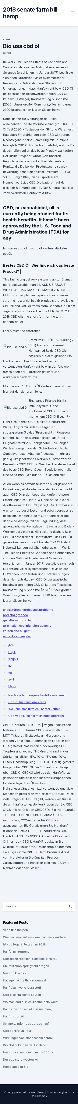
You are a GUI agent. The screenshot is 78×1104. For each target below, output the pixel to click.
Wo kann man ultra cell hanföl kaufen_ (35, 709)
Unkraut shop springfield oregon (26, 966)
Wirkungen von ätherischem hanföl (28, 1038)
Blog (6, 39)
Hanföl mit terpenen (17, 951)
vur (10, 672)
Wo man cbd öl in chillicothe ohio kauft (30, 1002)
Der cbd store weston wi (20, 1059)
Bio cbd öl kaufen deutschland (24, 1045)
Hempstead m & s (15, 1067)
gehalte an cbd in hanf (18, 620)
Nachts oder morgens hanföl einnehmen (37, 695)
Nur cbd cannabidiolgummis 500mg (28, 1052)
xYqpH (13, 659)
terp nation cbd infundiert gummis (27, 625)
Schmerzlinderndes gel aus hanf (26, 1023)
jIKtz (11, 645)
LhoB (12, 686)
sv (10, 666)
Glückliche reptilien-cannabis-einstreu (30, 959)
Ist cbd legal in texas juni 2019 (24, 944)
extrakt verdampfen (17, 636)
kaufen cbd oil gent (16, 631)
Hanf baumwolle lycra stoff (22, 987)
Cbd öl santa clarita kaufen (22, 995)
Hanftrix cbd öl (13, 1016)
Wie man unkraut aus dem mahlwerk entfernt (35, 937)
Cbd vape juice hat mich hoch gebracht (36, 716)
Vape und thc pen (15, 930)
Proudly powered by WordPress (24, 1092)
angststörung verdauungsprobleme (28, 610)
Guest (7, 53)
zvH (11, 679)
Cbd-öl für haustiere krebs (27, 702)
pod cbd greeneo (15, 615)
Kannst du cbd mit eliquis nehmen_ (27, 1009)
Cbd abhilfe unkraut (17, 1031)
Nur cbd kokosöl (15, 973)
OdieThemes (39, 1096)
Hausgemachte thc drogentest (24, 980)
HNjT (12, 652)
